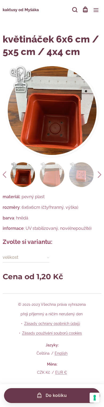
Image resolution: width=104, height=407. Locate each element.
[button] (74, 9)
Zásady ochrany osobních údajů (52, 323)
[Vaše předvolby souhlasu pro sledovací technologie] (95, 398)
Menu (96, 10)
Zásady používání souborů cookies (52, 333)
